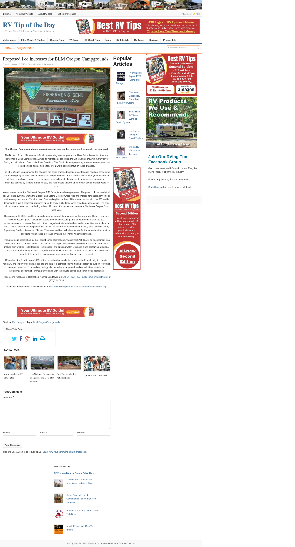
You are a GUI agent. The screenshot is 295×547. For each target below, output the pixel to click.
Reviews (153, 40)
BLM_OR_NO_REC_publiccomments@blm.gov (84, 277)
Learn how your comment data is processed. (65, 452)
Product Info (169, 40)
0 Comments (49, 64)
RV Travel (139, 40)
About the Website (24, 14)
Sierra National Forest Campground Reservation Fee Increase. (81, 499)
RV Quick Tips (92, 40)
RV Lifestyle (122, 40)
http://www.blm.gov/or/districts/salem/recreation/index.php (77, 286)
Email (43, 432)
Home (8, 14)
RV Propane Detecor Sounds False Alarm (74, 473)
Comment (8, 397)
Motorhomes (9, 40)
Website (81, 432)
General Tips (57, 40)
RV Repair (74, 40)
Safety (108, 40)
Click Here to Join (157, 187)
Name (6, 432)
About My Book (45, 14)
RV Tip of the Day (92, 543)
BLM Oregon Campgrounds (46, 322)
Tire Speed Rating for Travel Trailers (136, 135)
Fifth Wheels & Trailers (33, 40)
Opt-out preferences (67, 14)
